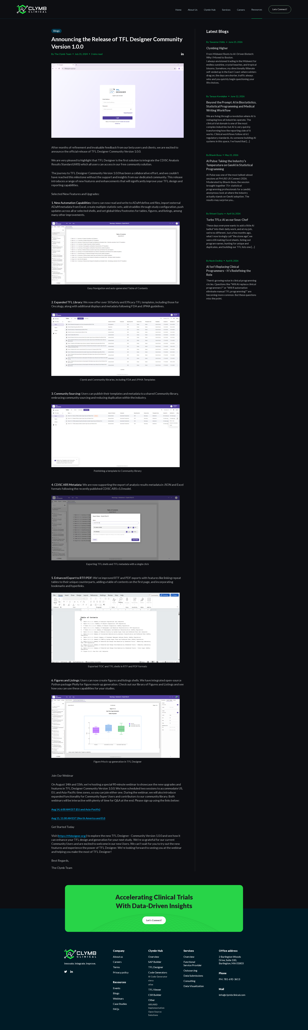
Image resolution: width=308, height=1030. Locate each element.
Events (116, 988)
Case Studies (120, 1003)
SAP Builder (154, 961)
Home (178, 9)
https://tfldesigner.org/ (72, 835)
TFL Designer (155, 967)
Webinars (118, 998)
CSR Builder (154, 994)
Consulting (189, 980)
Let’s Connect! (154, 920)
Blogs (56, 30)
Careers (241, 9)
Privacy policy (120, 972)
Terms (116, 967)
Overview (153, 956)
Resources (256, 9)
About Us (192, 9)
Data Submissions (193, 975)
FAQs (116, 1008)
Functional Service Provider (193, 963)
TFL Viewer (154, 989)
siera (150, 980)
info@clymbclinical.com (232, 994)
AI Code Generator (157, 976)
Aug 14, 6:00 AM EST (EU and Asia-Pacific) (75, 809)
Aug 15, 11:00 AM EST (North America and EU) (78, 818)
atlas (150, 984)
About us (118, 956)
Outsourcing (190, 970)
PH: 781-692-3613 (229, 979)
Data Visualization (194, 986)
